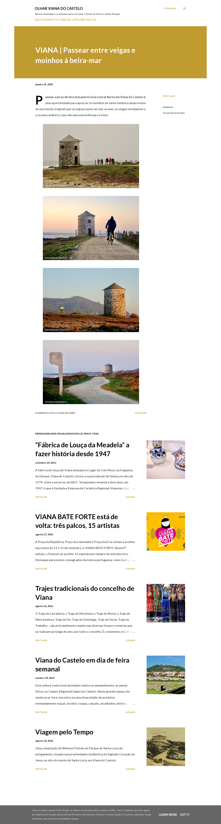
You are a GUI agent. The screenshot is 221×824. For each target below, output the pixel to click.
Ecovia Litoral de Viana (173, 113)
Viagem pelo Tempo (64, 732)
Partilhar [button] (169, 96)
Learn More (168, 814)
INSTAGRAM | (45, 19)
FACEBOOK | (64, 19)
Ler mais (130, 497)
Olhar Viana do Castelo (59, 8)
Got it (185, 814)
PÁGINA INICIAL (85, 19)
